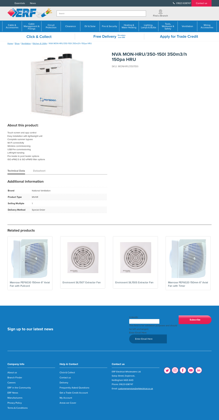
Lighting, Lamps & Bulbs (148, 26)
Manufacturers (14, 397)
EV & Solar (90, 26)
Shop (17, 43)
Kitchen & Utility (40, 43)
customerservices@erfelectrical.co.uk (135, 388)
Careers (11, 382)
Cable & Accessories (12, 26)
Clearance (70, 26)
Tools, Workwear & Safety (168, 26)
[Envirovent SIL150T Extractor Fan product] (82, 258)
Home (10, 43)
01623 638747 (183, 3)
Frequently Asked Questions (74, 387)
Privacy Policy (14, 402)
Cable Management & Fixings (31, 26)
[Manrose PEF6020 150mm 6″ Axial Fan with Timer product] (188, 258)
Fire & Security (109, 26)
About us (12, 372)
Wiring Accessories (207, 26)
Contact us (201, 3)
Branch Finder (14, 377)
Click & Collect (67, 372)
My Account (66, 397)
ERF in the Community (19, 387)
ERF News (12, 392)
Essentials (20, 3)
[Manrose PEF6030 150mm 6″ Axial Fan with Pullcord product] (30, 258)
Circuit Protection (51, 26)
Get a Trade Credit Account (74, 392)
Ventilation (187, 26)
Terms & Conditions (17, 407)
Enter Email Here (138, 332)
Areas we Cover (68, 402)
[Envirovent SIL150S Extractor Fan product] (135, 258)
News (33, 3)
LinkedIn (133, 317)
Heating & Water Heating (129, 26)
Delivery (64, 382)
